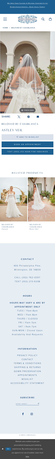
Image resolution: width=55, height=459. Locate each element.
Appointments (27, 375)
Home (5, 28)
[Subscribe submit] (38, 403)
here (27, 457)
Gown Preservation (27, 371)
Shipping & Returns (27, 367)
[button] (43, 19)
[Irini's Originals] (27, 19)
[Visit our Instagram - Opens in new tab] (32, 414)
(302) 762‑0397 (27, 277)
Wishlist (27, 379)
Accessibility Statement (27, 383)
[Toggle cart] (50, 19)
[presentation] (13, 199)
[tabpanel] (27, 72)
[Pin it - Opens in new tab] (28, 116)
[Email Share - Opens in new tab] (38, 116)
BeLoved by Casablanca (23, 28)
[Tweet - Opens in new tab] (19, 116)
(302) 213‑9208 (27, 281)
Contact (27, 359)
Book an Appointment (27, 144)
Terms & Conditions (27, 363)
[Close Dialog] (3, 449)
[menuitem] (5, 19)
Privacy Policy (27, 355)
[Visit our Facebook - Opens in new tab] (23, 414)
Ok (8, 449)
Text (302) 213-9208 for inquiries (27, 152)
